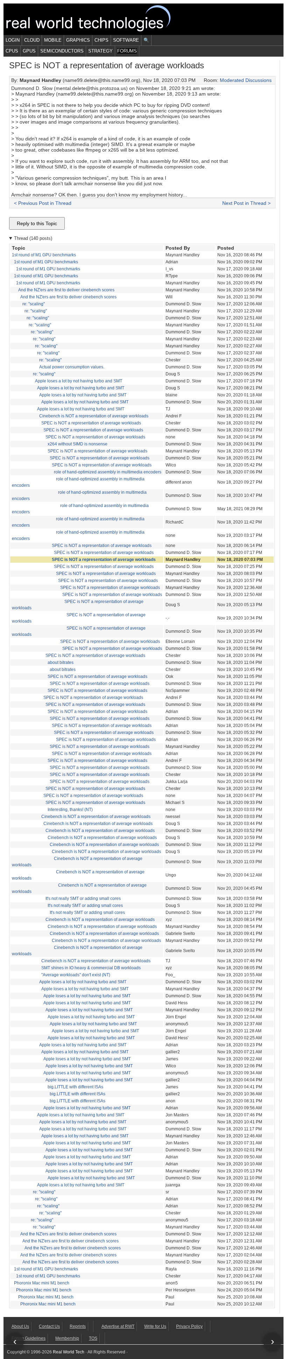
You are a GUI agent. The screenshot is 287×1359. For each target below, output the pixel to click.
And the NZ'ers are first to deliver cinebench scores (66, 289)
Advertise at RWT (118, 1326)
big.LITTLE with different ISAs (75, 1086)
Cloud (32, 40)
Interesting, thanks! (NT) (70, 809)
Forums (127, 51)
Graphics (78, 40)
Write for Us (155, 1326)
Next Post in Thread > (246, 203)
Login (13, 40)
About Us (20, 1326)
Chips (101, 40)
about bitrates (61, 662)
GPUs (29, 51)
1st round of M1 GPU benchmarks (44, 254)
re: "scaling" (33, 303)
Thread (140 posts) (33, 238)
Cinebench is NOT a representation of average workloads (93, 416)
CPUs (12, 51)
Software (126, 40)
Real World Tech (97, 19)
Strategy (100, 51)
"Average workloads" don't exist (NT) (75, 974)
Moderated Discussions (246, 80)
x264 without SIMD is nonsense (77, 444)
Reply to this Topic (37, 223)
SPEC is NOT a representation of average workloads (91, 423)
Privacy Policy (189, 1326)
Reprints (78, 1326)
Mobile (53, 40)
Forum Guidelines (29, 1338)
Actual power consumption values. (71, 367)
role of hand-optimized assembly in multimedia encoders (107, 472)
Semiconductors (62, 51)
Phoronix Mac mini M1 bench (41, 1283)
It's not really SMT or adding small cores (83, 898)
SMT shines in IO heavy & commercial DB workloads (91, 967)
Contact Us (49, 1326)
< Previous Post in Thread (42, 203)
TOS (93, 1338)
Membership (67, 1338)
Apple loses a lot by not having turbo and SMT (78, 381)
